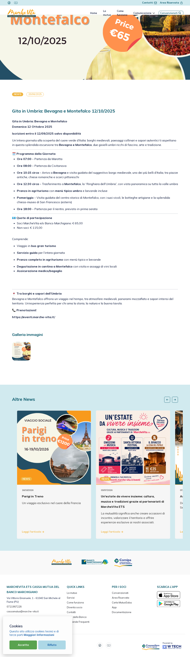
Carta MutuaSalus (122, 602)
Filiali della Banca (76, 616)
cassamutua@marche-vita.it (23, 611)
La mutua (72, 592)
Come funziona (75, 602)
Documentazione (121, 612)
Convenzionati (169, 13)
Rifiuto (52, 645)
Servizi (71, 597)
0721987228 (14, 606)
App (114, 607)
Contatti (147, 2)
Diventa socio (74, 607)
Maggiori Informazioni (39, 635)
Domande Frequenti (78, 621)
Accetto (23, 645)
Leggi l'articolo (32, 531)
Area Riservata (169, 2)
